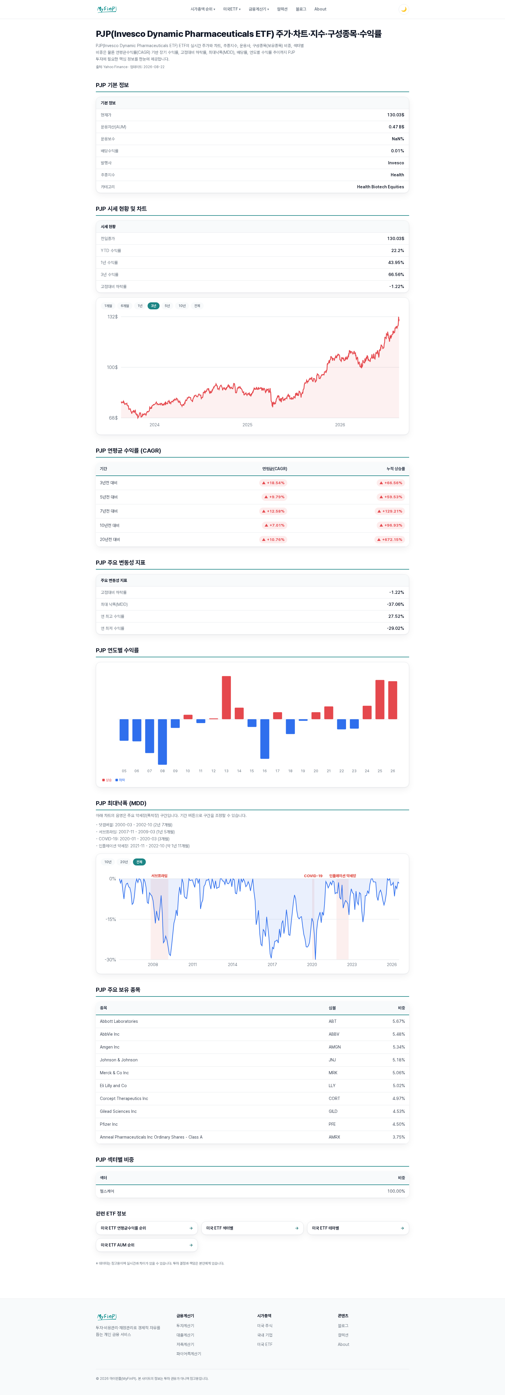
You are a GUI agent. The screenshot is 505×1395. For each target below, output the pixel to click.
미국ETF (232, 9)
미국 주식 (264, 1325)
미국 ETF (264, 1344)
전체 (197, 306)
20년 (124, 862)
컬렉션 (282, 9)
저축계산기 (185, 1344)
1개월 (108, 306)
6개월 (125, 306)
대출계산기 (185, 1335)
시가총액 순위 (203, 9)
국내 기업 (264, 1335)
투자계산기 (185, 1325)
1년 (140, 306)
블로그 (301, 9)
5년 (167, 306)
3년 (153, 306)
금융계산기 (259, 9)
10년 (182, 306)
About (320, 9)
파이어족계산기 (189, 1353)
